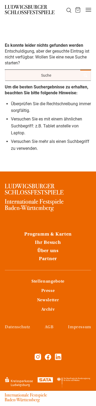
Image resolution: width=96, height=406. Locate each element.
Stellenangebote (48, 281)
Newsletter (48, 300)
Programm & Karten (48, 234)
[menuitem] (65, 10)
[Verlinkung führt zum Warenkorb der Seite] (78, 10)
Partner (48, 259)
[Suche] (65, 10)
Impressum (79, 327)
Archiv (48, 309)
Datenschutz (17, 327)
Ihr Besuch (48, 242)
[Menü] (88, 10)
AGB (49, 327)
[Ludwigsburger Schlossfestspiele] (30, 10)
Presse (48, 291)
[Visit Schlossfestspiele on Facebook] (48, 358)
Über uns (48, 251)
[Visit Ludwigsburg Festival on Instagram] (38, 358)
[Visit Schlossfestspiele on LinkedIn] (58, 358)
